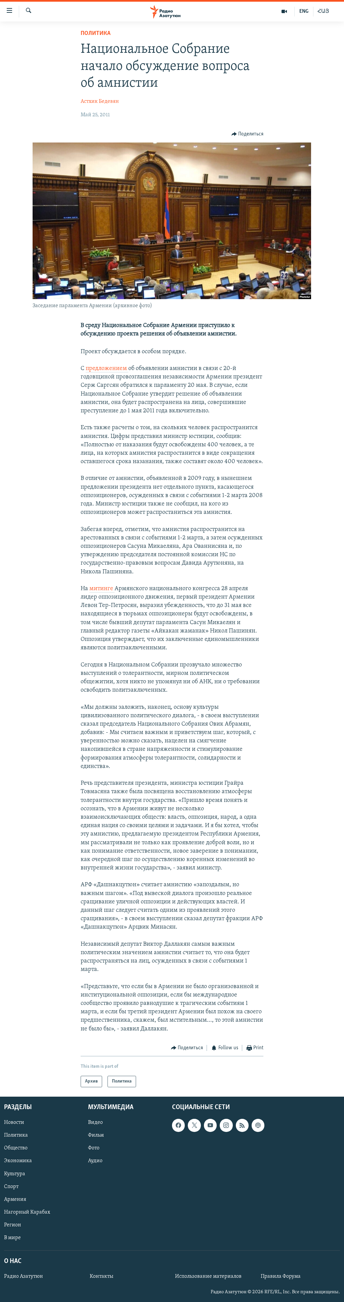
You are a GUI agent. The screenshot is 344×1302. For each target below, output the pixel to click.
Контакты (101, 1276)
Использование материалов (208, 1276)
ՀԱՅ (323, 11)
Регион (12, 1225)
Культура (14, 1174)
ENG (303, 11)
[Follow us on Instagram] (226, 1125)
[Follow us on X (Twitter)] (194, 1125)
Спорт (11, 1186)
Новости (14, 1123)
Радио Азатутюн (23, 1276)
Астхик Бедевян (100, 101)
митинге (102, 589)
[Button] (247, 134)
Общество (16, 1148)
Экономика (18, 1161)
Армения (15, 1199)
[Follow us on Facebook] (178, 1125)
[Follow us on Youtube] (210, 1125)
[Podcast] (258, 1125)
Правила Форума (281, 1276)
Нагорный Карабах (27, 1212)
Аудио (95, 1161)
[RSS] (242, 1125)
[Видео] (284, 11)
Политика (96, 34)
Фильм (96, 1135)
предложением (107, 369)
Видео (95, 1123)
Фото (93, 1148)
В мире (12, 1237)
